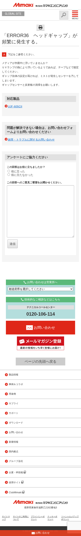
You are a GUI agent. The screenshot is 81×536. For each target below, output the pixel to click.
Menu (75, 18)
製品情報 (13, 374)
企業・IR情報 (16, 472)
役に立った (18, 171)
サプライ (13, 403)
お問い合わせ (16, 432)
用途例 (12, 393)
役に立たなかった (22, 174)
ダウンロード (16, 422)
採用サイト (15, 482)
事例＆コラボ (16, 384)
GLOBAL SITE (13, 13)
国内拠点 (13, 451)
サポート (13, 413)
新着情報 (13, 442)
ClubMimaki (15, 492)
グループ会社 (16, 461)
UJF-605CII (15, 106)
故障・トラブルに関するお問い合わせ (31, 139)
